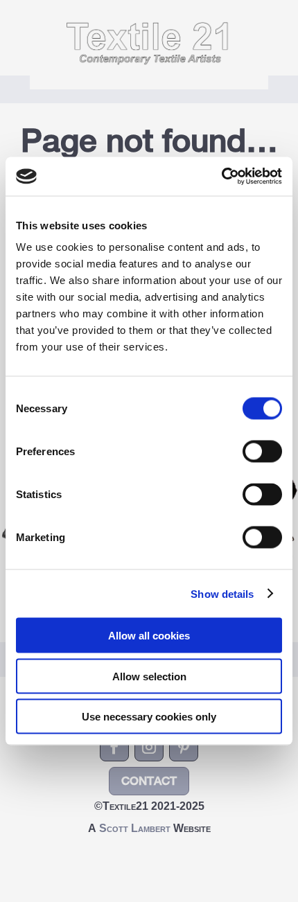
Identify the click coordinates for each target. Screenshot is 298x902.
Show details (222, 593)
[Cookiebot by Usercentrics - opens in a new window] (221, 177)
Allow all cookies (149, 636)
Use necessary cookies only (149, 717)
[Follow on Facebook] (114, 746)
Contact (149, 781)
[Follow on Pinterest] (183, 746)
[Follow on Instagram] (149, 746)
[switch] (262, 452)
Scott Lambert (136, 828)
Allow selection (149, 676)
